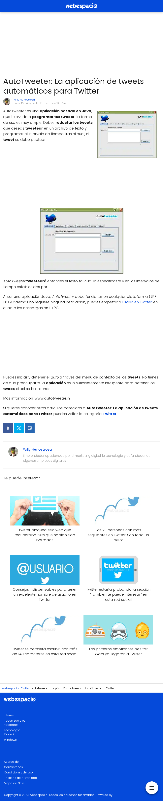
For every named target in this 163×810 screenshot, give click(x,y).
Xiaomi (9, 734)
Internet (9, 715)
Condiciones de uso (18, 772)
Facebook (11, 725)
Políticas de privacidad (20, 778)
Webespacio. (38, 795)
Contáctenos (13, 767)
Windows (10, 740)
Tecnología (12, 730)
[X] (19, 428)
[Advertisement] (81, 44)
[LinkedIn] (30, 428)
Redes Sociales (14, 721)
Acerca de (11, 762)
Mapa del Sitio (14, 783)
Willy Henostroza (24, 100)
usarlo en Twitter (137, 302)
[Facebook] (8, 428)
